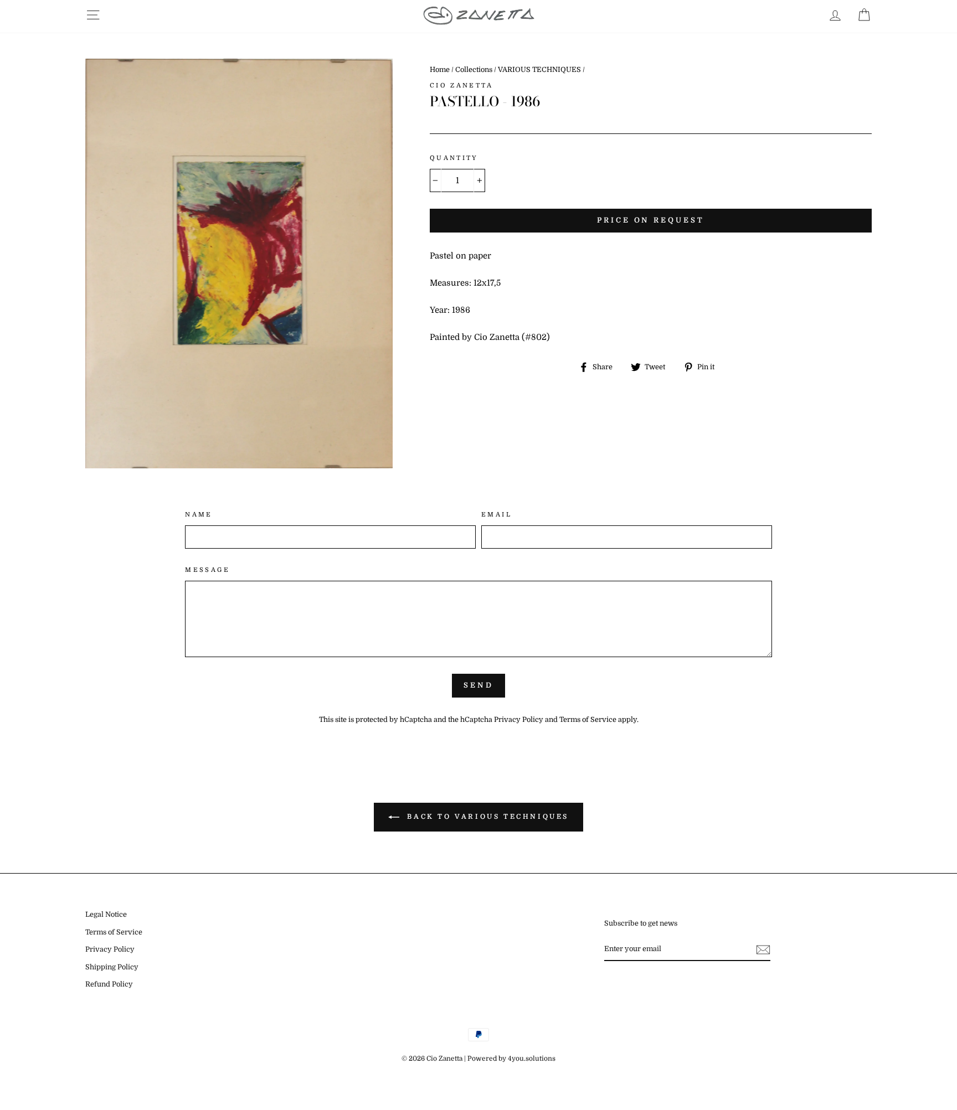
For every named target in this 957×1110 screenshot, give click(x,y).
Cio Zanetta (461, 85)
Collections (473, 70)
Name (199, 514)
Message (207, 570)
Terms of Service (587, 720)
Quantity (454, 158)
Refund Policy (109, 984)
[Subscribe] (763, 949)
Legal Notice (106, 914)
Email (496, 514)
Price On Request (650, 220)
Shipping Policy (111, 967)
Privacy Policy (518, 720)
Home (440, 70)
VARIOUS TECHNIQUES (539, 70)
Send (478, 685)
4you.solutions (531, 1058)
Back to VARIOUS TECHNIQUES (486, 816)
